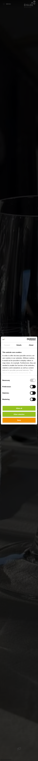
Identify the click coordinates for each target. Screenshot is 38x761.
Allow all (19, 408)
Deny (19, 420)
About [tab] (31, 345)
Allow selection (19, 414)
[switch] (33, 386)
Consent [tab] (7, 345)
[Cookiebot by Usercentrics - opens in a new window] (27, 339)
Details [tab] (19, 345)
